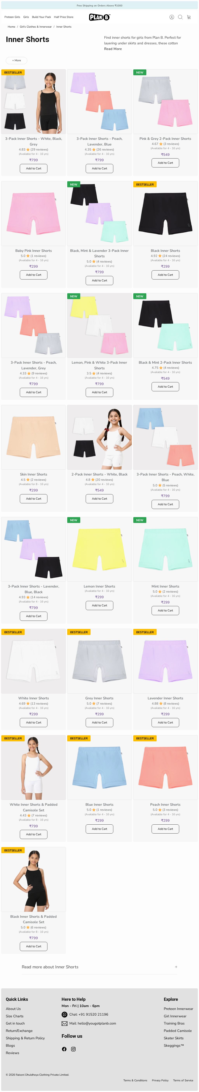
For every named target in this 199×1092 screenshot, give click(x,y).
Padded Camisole (178, 1030)
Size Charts (15, 1016)
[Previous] (61, 5)
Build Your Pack (41, 17)
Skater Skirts (174, 1038)
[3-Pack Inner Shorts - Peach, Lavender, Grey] (33, 325)
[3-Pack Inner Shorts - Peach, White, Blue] (165, 437)
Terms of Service (183, 1080)
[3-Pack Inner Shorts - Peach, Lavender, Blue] (99, 101)
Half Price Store (63, 17)
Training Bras (174, 1023)
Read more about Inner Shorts (50, 967)
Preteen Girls (12, 17)
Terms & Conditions (135, 1080)
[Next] (138, 5)
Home (11, 27)
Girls (26, 17)
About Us (13, 1008)
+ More (16, 60)
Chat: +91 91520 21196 (88, 1014)
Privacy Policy (160, 1080)
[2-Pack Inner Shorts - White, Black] (99, 437)
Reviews (12, 1053)
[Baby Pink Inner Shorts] (33, 213)
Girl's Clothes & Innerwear (36, 27)
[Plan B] (99, 17)
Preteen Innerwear (178, 1008)
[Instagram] (73, 1049)
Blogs (10, 1045)
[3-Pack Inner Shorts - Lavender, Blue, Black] (33, 549)
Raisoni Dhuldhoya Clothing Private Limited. (42, 1075)
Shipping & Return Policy (25, 1038)
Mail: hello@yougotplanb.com (92, 1023)
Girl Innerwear (175, 1016)
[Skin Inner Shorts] (33, 437)
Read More (113, 48)
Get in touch (15, 1023)
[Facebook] (64, 1049)
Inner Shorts (64, 27)
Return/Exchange (19, 1030)
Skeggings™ (174, 1045)
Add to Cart (33, 168)
